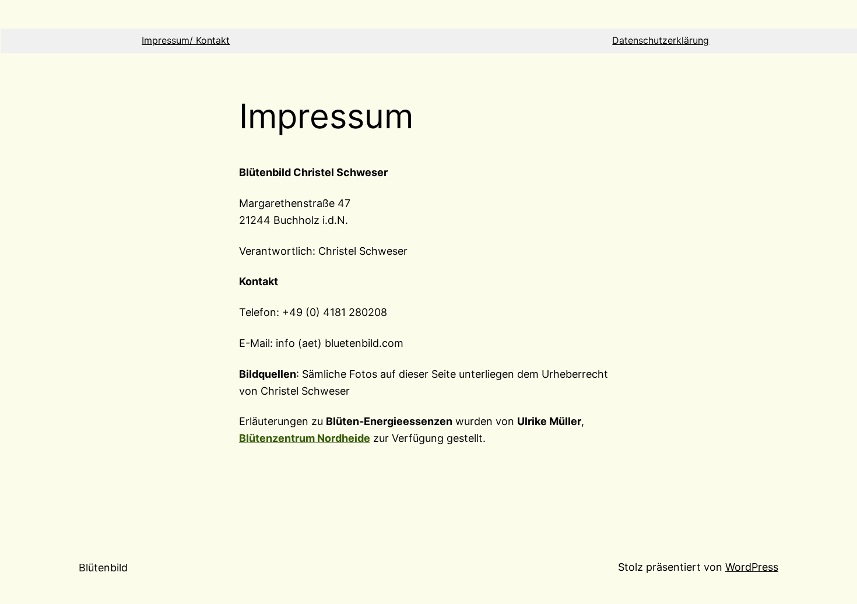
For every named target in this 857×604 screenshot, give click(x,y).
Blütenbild (103, 567)
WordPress (751, 567)
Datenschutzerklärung (660, 40)
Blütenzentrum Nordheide (304, 438)
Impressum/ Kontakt (186, 40)
